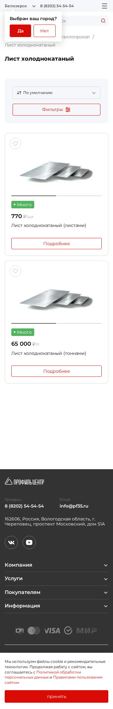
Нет (44, 31)
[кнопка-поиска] (103, 21)
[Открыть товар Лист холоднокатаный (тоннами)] (56, 295)
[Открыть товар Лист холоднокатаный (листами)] (56, 168)
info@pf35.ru (74, 506)
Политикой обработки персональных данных (43, 675)
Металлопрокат (72, 36)
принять (56, 696)
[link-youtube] (29, 542)
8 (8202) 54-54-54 (57, 6)
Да (21, 31)
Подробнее (56, 243)
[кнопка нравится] (15, 143)
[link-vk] (11, 542)
